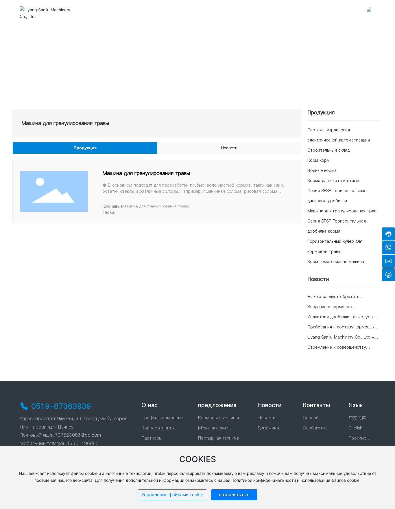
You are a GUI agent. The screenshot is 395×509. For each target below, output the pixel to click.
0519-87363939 (61, 406)
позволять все (234, 494)
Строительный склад (328, 150)
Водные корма (322, 170)
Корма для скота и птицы (333, 180)
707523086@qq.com (78, 435)
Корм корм (318, 160)
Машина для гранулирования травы (146, 173)
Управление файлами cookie (172, 494)
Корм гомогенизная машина (335, 261)
